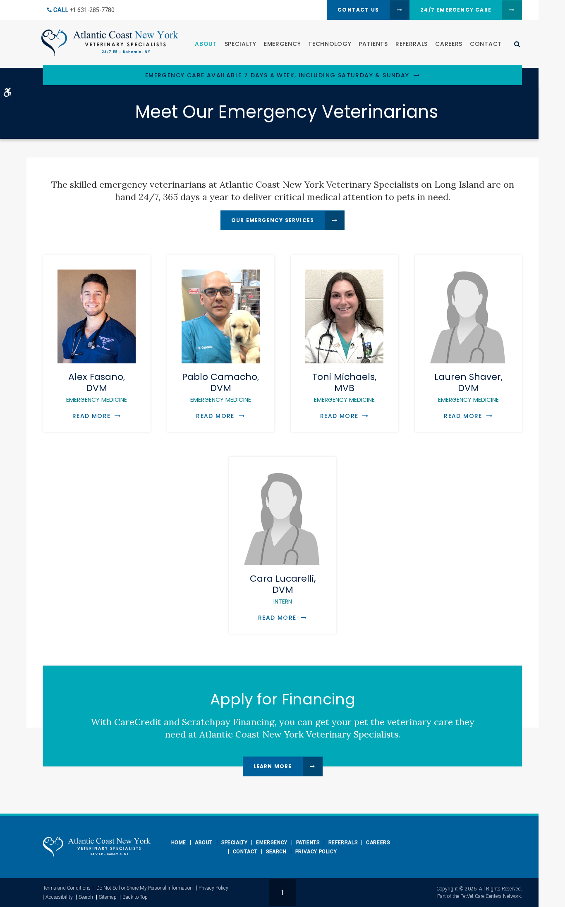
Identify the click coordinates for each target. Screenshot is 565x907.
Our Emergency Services (272, 220)
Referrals (411, 44)
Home (178, 842)
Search (276, 851)
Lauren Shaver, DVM (468, 387)
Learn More (273, 766)
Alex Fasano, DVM (96, 387)
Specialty (240, 44)
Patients (373, 44)
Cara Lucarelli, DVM (283, 589)
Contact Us (358, 9)
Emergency (282, 44)
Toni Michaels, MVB (344, 387)
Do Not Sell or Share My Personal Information (144, 888)
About (206, 44)
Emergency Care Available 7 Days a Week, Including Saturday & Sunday (277, 75)
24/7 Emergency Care (455, 9)
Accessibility (59, 897)
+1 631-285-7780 (92, 10)
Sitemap (108, 897)
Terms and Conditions (67, 888)
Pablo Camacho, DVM (220, 387)
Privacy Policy (316, 851)
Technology (329, 44)
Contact (486, 44)
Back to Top (135, 897)
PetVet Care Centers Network (490, 896)
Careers (448, 44)
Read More (91, 416)
